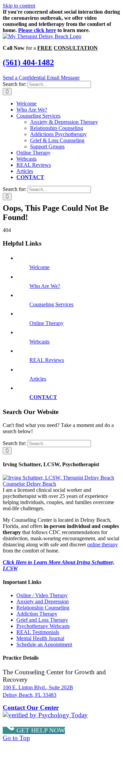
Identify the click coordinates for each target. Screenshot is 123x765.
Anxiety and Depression (42, 601)
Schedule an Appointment (44, 644)
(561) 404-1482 (28, 62)
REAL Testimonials (37, 632)
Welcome (39, 267)
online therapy (102, 544)
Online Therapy (46, 323)
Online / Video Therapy (42, 595)
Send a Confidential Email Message (41, 77)
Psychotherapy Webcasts (43, 626)
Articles (37, 379)
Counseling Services (51, 304)
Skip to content (19, 6)
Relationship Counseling (42, 607)
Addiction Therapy (36, 614)
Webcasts (39, 341)
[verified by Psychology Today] (45, 715)
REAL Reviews (46, 360)
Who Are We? (44, 286)
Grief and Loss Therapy (42, 620)
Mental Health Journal (40, 638)
